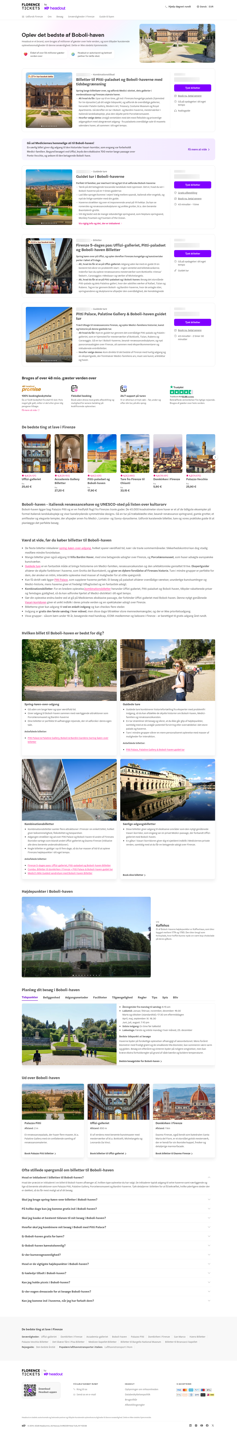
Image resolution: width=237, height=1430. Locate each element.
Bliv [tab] (175, 997)
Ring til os (82, 1389)
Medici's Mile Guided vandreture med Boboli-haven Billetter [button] (60, 873)
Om (50, 16)
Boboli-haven (119, 1336)
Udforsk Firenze (34, 16)
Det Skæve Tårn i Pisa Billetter (68, 1341)
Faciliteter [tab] (100, 997)
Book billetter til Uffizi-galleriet (107, 1153)
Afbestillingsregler (135, 1404)
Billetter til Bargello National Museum (141, 1341)
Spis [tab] (165, 997)
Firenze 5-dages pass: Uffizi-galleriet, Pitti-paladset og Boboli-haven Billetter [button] (69, 865)
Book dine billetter (133, 874)
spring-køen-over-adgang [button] (75, 548)
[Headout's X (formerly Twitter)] (213, 1425)
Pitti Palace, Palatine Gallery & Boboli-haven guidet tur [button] (155, 749)
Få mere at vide (29, 410)
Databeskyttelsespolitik (137, 1394)
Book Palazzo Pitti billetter (39, 1153)
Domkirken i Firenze (71, 1336)
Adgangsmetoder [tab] (76, 997)
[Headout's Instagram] (196, 1425)
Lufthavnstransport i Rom (118, 1347)
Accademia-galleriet (97, 1336)
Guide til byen (106, 16)
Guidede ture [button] (33, 566)
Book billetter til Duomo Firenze (173, 1153)
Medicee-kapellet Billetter (103, 1341)
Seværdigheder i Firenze (81, 16)
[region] (49, 100)
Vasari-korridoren (35, 602)
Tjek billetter (192, 87)
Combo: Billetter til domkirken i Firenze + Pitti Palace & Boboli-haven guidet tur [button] (70, 869)
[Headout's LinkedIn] (190, 1425)
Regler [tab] (142, 997)
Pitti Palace (61, 579)
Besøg (59, 16)
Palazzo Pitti (137, 1336)
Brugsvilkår (131, 1399)
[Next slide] (68, 197)
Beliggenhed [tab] (51, 997)
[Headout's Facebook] (207, 1425)
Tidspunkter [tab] (30, 997)
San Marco (180, 1336)
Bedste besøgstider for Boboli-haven (139, 1061)
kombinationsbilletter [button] (97, 589)
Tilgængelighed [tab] (122, 997)
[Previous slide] (30, 197)
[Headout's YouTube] (201, 1425)
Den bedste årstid (45, 1347)
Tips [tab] (154, 997)
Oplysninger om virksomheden (141, 1389)
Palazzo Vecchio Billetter (35, 1341)
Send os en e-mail (86, 1394)
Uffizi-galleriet (49, 1336)
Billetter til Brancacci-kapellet (181, 1341)
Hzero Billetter (197, 1336)
